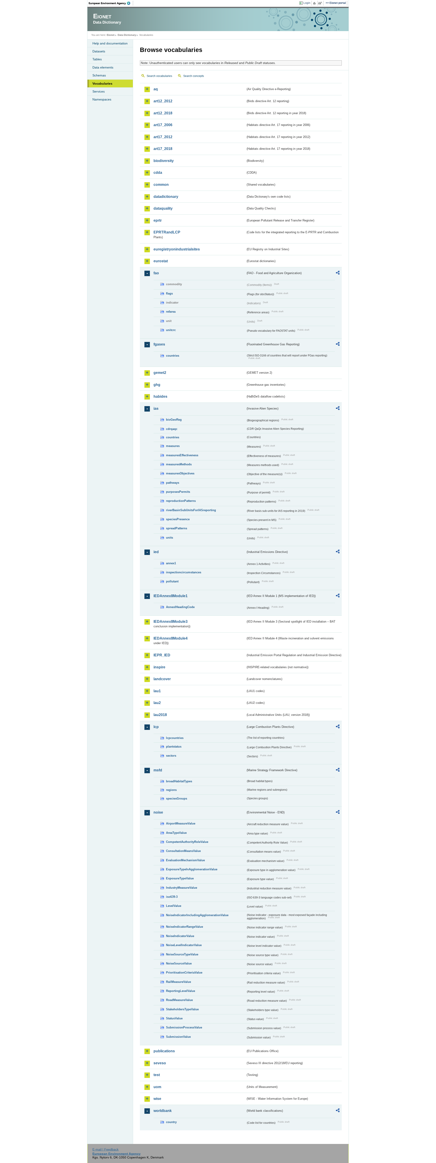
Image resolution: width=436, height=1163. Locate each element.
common (161, 184)
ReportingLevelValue (180, 991)
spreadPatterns (176, 528)
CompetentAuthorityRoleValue (187, 842)
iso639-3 (172, 896)
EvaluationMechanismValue (185, 860)
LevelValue (173, 906)
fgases (159, 344)
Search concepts (193, 76)
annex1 (171, 563)
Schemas (99, 75)
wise (157, 1099)
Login (306, 3)
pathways (172, 482)
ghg (157, 385)
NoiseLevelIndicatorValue (184, 945)
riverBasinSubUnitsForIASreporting (191, 510)
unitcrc (171, 330)
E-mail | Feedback (105, 1149)
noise (158, 812)
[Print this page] (315, 3)
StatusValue (174, 1018)
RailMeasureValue (178, 982)
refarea (171, 311)
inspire (159, 667)
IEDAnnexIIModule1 (171, 596)
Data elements (102, 67)
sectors (171, 755)
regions (171, 790)
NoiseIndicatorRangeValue (184, 926)
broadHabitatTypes (179, 781)
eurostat (161, 261)
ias (156, 408)
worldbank (163, 1111)
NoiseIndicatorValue (180, 936)
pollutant (172, 581)
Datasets (98, 51)
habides (160, 396)
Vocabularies (102, 83)
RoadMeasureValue (179, 1000)
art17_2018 (163, 149)
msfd (158, 770)
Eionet (110, 35)
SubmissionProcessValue (184, 1027)
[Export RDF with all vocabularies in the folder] (337, 273)
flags (169, 293)
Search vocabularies (159, 76)
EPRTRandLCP (167, 232)
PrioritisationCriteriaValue (184, 972)
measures (173, 446)
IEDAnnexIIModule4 (171, 638)
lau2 (157, 703)
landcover (162, 679)
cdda (158, 172)
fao (156, 273)
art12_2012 (163, 101)
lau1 (157, 691)
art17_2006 (163, 125)
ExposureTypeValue (180, 878)
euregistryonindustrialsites (177, 249)
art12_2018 (163, 113)
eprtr (158, 220)
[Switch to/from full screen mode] (321, 3)
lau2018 (160, 715)
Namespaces (101, 99)
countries (172, 355)
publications (164, 1051)
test (157, 1075)
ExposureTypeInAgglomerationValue (191, 869)
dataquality (163, 208)
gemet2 (160, 373)
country (171, 1122)
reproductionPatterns (181, 501)
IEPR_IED (162, 655)
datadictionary (166, 197)
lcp (156, 727)
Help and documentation (110, 43)
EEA (111, 3)
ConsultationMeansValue (183, 851)
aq (156, 89)
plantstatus (173, 746)
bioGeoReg (174, 419)
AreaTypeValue (176, 832)
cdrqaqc (171, 429)
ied (156, 552)
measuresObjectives (180, 473)
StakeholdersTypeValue (182, 1009)
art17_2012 (163, 137)
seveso (160, 1063)
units (169, 537)
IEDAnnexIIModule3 (171, 621)
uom (157, 1087)
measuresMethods (179, 464)
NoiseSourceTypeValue (182, 954)
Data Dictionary (127, 35)
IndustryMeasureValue (181, 887)
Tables (97, 59)
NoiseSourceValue (179, 963)
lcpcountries (174, 738)
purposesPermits (178, 491)
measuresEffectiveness (182, 455)
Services (98, 91)
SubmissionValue (178, 1036)
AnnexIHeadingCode (180, 607)
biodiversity (164, 161)
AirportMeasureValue (180, 823)
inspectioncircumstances (183, 572)
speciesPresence (178, 519)
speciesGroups (176, 798)
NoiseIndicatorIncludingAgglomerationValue (197, 915)
